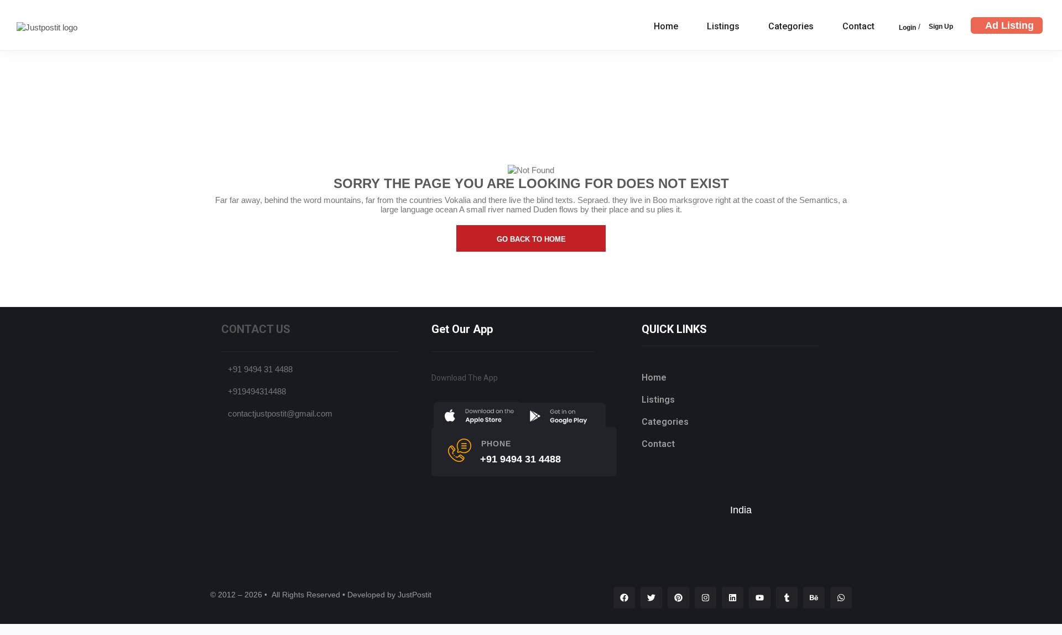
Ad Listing (1009, 25)
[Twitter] (651, 597)
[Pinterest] (678, 597)
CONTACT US (255, 329)
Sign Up (941, 26)
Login (907, 28)
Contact (858, 26)
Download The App (464, 377)
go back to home (531, 239)
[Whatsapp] (841, 597)
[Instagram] (705, 597)
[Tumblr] (787, 597)
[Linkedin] (732, 597)
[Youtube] (760, 597)
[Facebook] (624, 597)
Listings (723, 26)
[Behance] (814, 597)
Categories (791, 26)
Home (666, 26)
